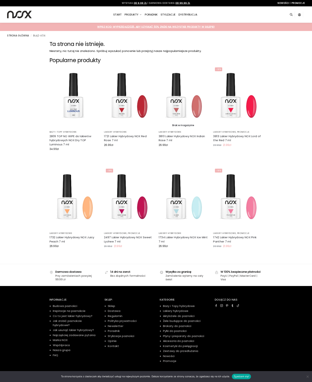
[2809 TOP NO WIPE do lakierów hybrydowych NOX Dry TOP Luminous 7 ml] (74, 97)
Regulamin (115, 316)
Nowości (169, 356)
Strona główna (18, 35)
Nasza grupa (61, 350)
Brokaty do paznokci (177, 326)
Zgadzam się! (241, 376)
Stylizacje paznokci (121, 336)
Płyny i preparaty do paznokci (183, 336)
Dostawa (114, 311)
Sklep (111, 306)
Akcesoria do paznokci (178, 341)
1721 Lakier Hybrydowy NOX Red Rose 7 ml (125, 138)
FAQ (55, 355)
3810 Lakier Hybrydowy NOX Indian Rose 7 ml (182, 138)
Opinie (112, 341)
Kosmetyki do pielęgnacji (180, 346)
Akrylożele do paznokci (179, 316)
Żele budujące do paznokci (182, 321)
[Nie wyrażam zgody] (307, 376)
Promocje (243, 131)
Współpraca (61, 345)
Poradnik (114, 331)
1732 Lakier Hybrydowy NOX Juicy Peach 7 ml (72, 239)
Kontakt (113, 346)
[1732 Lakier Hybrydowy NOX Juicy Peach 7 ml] (74, 198)
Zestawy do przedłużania (180, 351)
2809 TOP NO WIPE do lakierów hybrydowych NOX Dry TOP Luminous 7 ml (70, 140)
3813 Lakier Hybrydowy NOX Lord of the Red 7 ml (237, 138)
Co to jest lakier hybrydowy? (72, 316)
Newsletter (115, 326)
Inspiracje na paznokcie (69, 311)
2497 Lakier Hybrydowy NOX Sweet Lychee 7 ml (128, 239)
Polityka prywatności (122, 321)
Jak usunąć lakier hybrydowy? (73, 330)
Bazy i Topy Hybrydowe (63, 131)
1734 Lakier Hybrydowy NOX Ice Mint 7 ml (183, 239)
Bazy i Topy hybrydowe (179, 306)
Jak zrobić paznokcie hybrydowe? (67, 323)
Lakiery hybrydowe (115, 131)
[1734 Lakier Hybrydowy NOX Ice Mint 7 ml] (183, 198)
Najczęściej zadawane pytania (74, 335)
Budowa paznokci (65, 306)
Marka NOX (60, 340)
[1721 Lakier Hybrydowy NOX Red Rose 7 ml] (128, 97)
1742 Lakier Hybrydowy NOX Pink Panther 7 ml (234, 239)
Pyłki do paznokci (175, 331)
